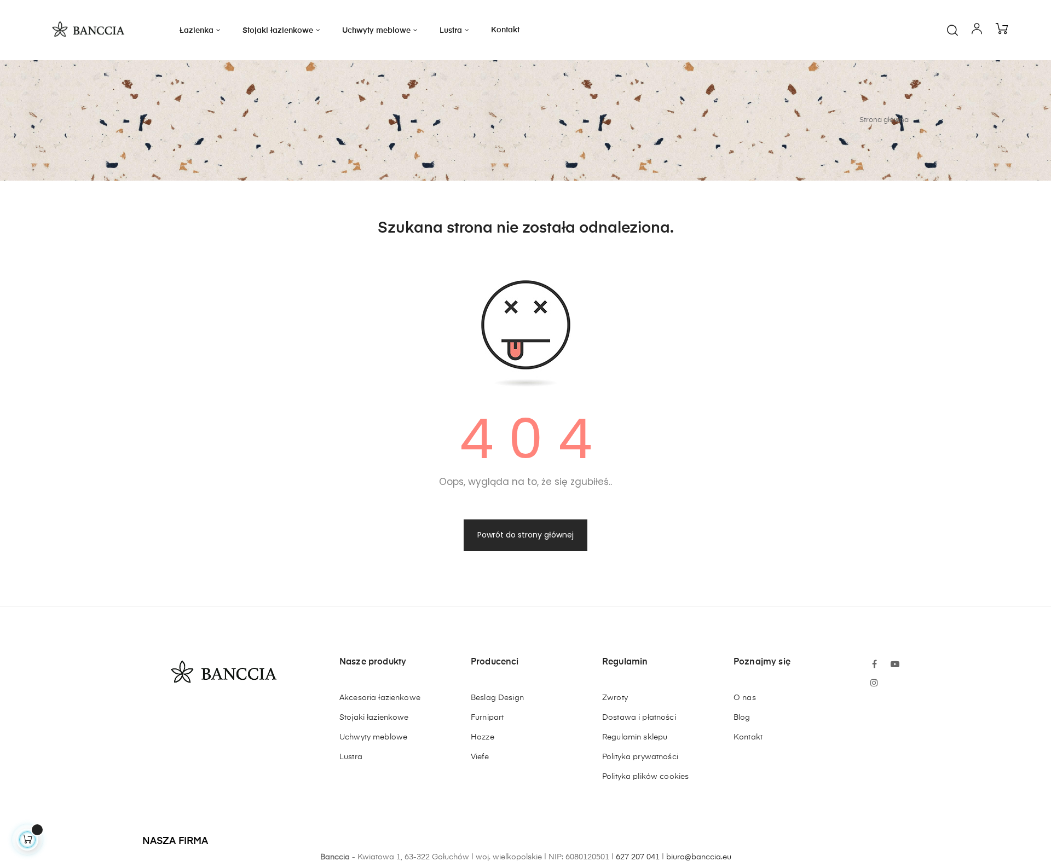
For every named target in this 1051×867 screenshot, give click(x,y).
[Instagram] (874, 683)
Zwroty (615, 698)
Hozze (482, 737)
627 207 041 (638, 857)
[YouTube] (895, 665)
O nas (745, 698)
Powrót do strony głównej (525, 534)
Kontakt (748, 737)
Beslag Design (497, 698)
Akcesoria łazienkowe (379, 698)
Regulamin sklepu (634, 737)
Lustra (350, 757)
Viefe (480, 757)
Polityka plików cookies (645, 777)
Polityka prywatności (640, 757)
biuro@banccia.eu (698, 857)
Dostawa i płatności (639, 717)
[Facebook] (874, 665)
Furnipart (487, 717)
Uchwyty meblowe (373, 737)
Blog (742, 717)
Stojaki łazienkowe (374, 717)
